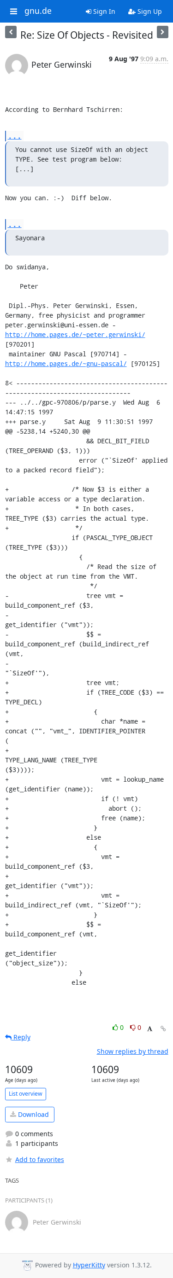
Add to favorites (39, 1159)
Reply (21, 1037)
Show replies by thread (132, 1051)
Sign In (103, 11)
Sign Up (149, 11)
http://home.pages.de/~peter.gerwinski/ (75, 334)
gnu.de (38, 11)
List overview (25, 1094)
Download (32, 1114)
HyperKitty (89, 1265)
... (15, 135)
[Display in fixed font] (149, 1028)
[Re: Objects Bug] (162, 32)
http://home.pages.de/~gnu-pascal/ (66, 363)
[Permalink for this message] (163, 1028)
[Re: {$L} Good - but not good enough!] (11, 32)
